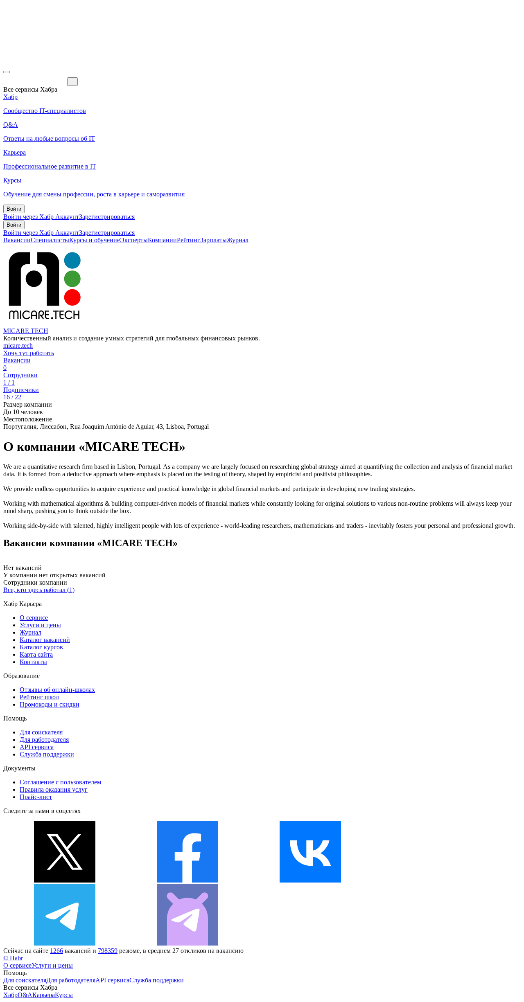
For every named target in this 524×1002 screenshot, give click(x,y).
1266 (56, 950)
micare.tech (18, 345)
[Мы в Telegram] (64, 943)
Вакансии (17, 239)
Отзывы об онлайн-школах (57, 689)
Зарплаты (213, 239)
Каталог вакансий (45, 639)
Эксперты (134, 239)
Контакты (33, 661)
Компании (162, 239)
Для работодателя (44, 739)
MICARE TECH (25, 330)
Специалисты (50, 239)
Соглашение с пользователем (60, 782)
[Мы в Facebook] (187, 880)
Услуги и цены (40, 624)
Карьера (43, 994)
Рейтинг (188, 239)
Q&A (25, 994)
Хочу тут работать (28, 352)
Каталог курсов (41, 647)
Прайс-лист (36, 796)
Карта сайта (36, 654)
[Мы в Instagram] (433, 880)
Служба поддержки (47, 754)
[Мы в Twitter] (64, 880)
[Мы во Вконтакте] (310, 880)
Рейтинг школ (39, 697)
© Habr (13, 958)
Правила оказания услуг (54, 789)
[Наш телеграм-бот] (187, 943)
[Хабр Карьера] (35, 81)
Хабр (10, 994)
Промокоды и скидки (49, 704)
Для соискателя (41, 732)
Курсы (64, 994)
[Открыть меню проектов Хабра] (6, 72)
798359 (107, 950)
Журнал (237, 239)
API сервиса (37, 746)
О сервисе (34, 617)
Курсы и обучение (94, 239)
